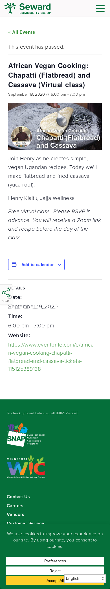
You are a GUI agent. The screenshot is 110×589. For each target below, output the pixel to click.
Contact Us (18, 496)
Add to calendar (37, 264)
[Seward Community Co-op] (38, 8)
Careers (15, 505)
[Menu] (101, 9)
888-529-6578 (67, 413)
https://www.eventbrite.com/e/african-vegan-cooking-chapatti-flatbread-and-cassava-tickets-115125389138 (51, 357)
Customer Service (25, 523)
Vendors (15, 514)
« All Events (21, 32)
